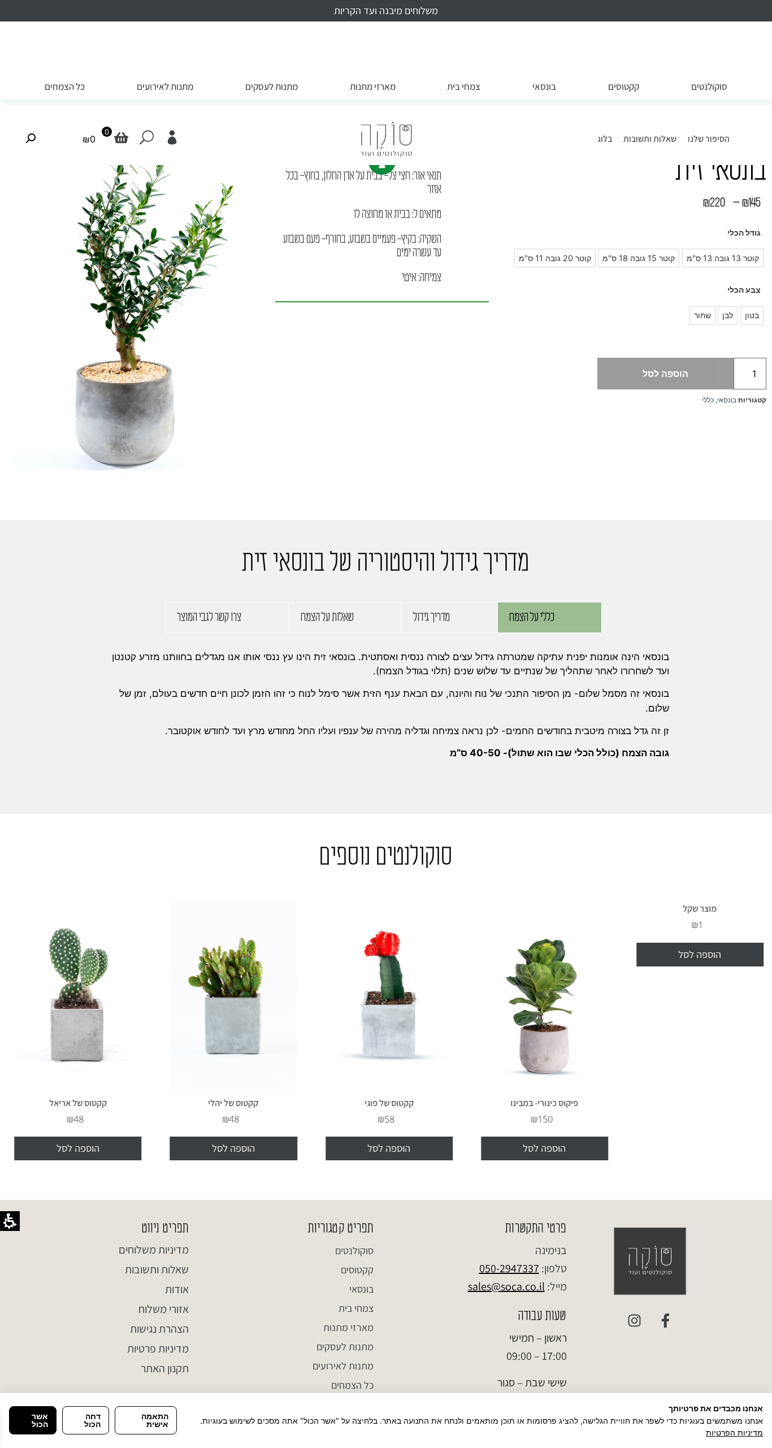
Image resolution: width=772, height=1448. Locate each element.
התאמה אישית (154, 1420)
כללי (708, 400)
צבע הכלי (744, 290)
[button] (92, 139)
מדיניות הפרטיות (734, 1432)
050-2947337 (509, 1268)
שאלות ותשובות (649, 139)
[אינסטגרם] (635, 1321)
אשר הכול (40, 1420)
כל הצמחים (65, 86)
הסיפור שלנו (709, 139)
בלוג (604, 139)
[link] (172, 138)
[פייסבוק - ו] (666, 1321)
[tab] (549, 617)
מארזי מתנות (373, 86)
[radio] (723, 258)
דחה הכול (92, 1420)
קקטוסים (623, 86)
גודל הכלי (744, 233)
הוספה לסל (665, 373)
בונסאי (544, 86)
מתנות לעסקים (271, 86)
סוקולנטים (709, 86)
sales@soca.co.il (506, 1286)
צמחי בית (463, 86)
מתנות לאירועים (165, 86)
